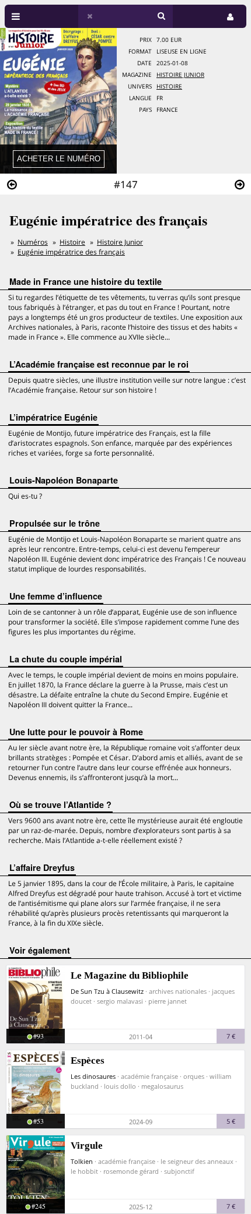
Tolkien (82, 1161)
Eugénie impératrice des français (71, 252)
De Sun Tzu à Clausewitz (107, 991)
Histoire (169, 86)
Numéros (33, 242)
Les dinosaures (93, 1076)
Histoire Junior (180, 75)
